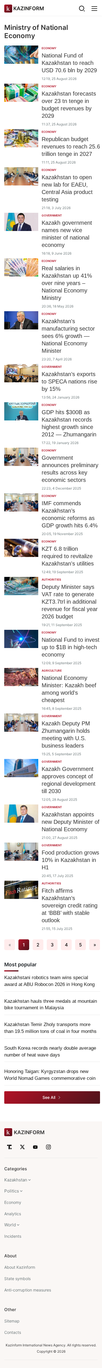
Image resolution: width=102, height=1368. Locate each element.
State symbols (17, 1278)
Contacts (12, 1332)
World (10, 1224)
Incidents (12, 1236)
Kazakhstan (15, 1180)
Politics (11, 1191)
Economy (12, 1202)
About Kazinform (19, 1267)
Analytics (12, 1213)
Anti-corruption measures (27, 1289)
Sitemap (12, 1321)
